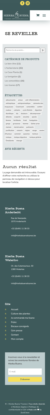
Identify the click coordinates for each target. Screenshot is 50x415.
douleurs (24, 113)
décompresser (35, 113)
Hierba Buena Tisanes (17, 404)
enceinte (26, 117)
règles (27, 130)
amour (20, 100)
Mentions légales (20, 407)
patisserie (30, 127)
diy (17, 113)
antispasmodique (24, 103)
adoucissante (11, 100)
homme (25, 124)
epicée (34, 117)
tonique (8, 137)
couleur (8, 110)
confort (39, 107)
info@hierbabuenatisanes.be (23, 235)
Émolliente (10, 141)
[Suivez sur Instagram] (28, 3)
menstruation (19, 127)
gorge (8, 124)
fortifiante (17, 120)
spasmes (26, 134)
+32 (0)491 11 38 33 (20, 228)
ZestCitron (25, 412)
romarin (19, 130)
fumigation (33, 120)
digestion (38, 110)
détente (9, 117)
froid (25, 120)
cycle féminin (27, 110)
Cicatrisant (20, 107)
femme (8, 120)
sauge (34, 130)
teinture (35, 134)
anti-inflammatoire (32, 100)
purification (10, 130)
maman (8, 127)
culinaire (17, 110)
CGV (25, 409)
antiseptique (10, 103)
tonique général (35, 137)
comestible (30, 107)
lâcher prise (35, 124)
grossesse (16, 124)
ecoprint (17, 117)
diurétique (9, 113)
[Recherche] (43, 50)
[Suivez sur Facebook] (22, 3)
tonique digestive (20, 137)
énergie (19, 141)
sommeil (17, 134)
